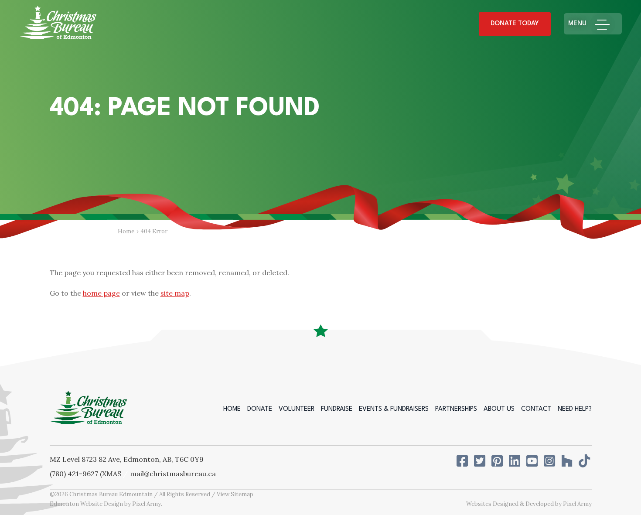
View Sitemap (235, 494)
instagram (550, 460)
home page (101, 293)
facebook (463, 460)
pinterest (498, 460)
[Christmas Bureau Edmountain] (57, 24)
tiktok (585, 460)
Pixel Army (146, 504)
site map (174, 293)
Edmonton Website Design (86, 504)
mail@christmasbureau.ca (173, 473)
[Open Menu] (606, 23)
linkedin (515, 460)
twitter (480, 460)
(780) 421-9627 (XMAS (85, 473)
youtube (532, 460)
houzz (567, 460)
